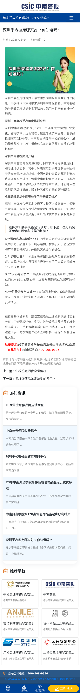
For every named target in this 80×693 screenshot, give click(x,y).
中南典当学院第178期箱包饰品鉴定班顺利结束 (38, 514)
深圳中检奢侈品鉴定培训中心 (26, 456)
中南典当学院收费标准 (21, 431)
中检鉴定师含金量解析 (30, 371)
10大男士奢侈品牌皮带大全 (25, 405)
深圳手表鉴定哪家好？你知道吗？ (26, 18)
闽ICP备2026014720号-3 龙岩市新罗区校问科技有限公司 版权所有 (40, 678)
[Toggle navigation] (71, 18)
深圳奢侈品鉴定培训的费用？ (35, 379)
